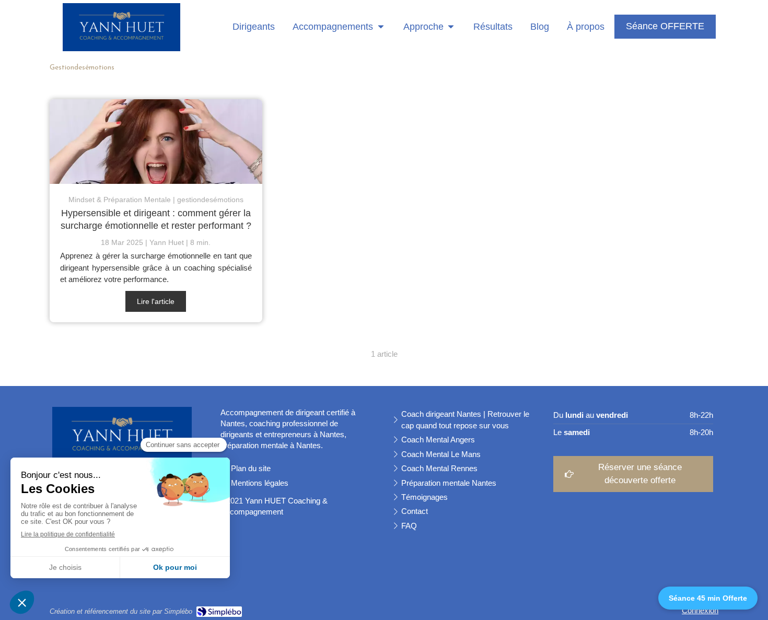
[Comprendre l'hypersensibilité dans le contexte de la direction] (156, 141)
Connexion (700, 610)
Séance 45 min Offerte (708, 598)
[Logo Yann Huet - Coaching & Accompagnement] (121, 48)
